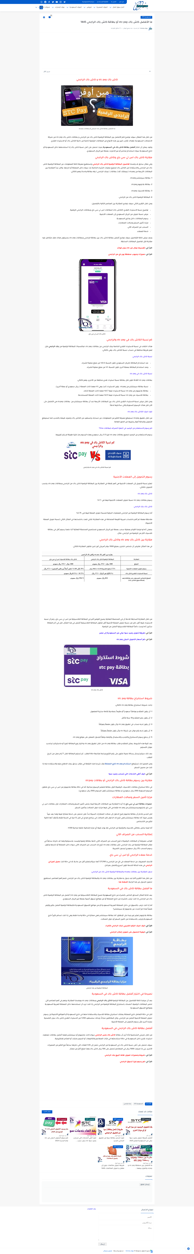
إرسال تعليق (144, 1184)
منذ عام (148, 1135)
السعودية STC (146, 17)
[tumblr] (41, 1)
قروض (89, 7)
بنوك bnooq (130, 1251)
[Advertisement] (97, 51)
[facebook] (49, 1)
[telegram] (64, 1)
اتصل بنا (113, 2)
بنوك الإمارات (60, 7)
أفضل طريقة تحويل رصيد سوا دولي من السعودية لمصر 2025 (141, 1139)
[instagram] (60, 1)
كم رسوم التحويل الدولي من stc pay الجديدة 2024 (56, 1139)
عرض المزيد (47, 1112)
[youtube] (56, 1)
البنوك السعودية (76, 7)
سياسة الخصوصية (88, 2)
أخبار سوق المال (118, 7)
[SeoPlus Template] (151, 1251)
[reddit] (45, 1)
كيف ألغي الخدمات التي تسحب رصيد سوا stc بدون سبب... (84, 1139)
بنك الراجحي (127, 1104)
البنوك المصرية (102, 7)
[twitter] (53, 1)
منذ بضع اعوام (118, 1135)
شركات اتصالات (44, 7)
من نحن (121, 2)
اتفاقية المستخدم (102, 2)
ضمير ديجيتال (107, 1251)
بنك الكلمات (91, 1209)
